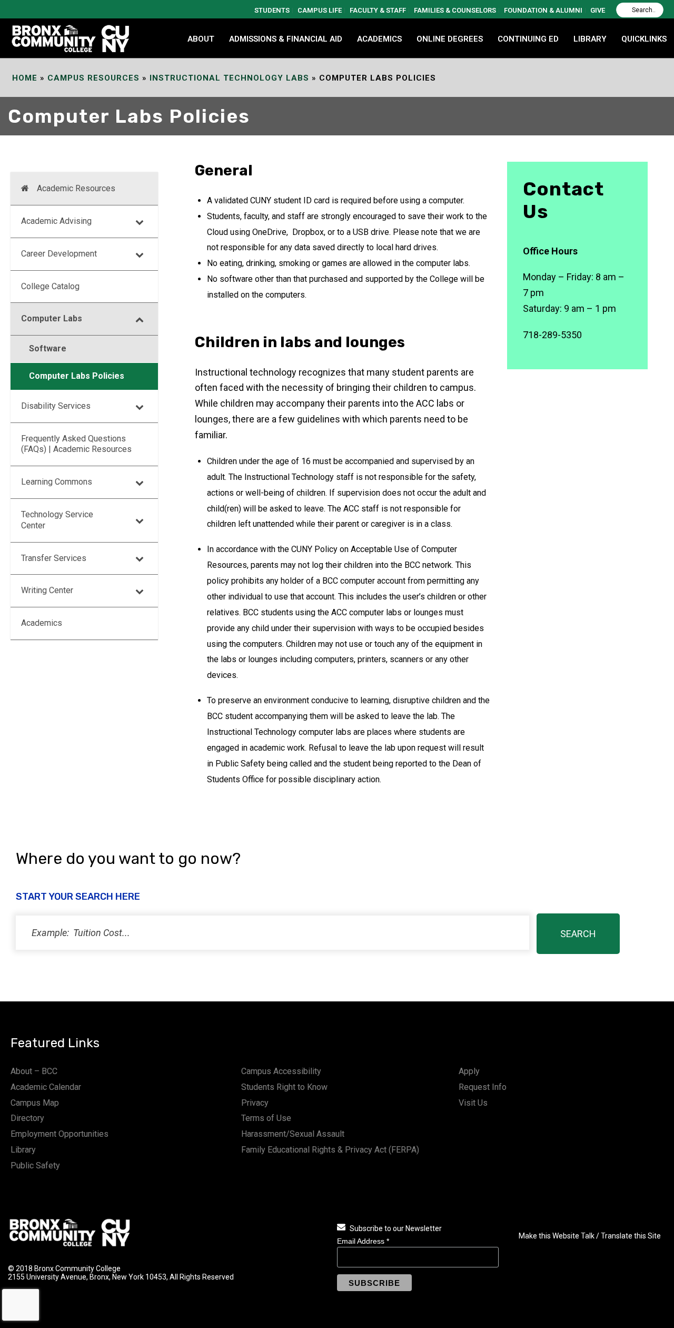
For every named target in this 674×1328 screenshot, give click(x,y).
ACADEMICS (379, 39)
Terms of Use (266, 1118)
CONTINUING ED (528, 39)
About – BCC (34, 1071)
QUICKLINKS (644, 39)
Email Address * (363, 1241)
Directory (27, 1118)
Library (23, 1150)
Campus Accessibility (281, 1071)
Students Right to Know (284, 1087)
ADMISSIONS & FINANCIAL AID (285, 39)
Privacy (255, 1103)
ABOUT (200, 39)
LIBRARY (590, 39)
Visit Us (473, 1103)
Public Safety (35, 1165)
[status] (272, 933)
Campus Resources (93, 78)
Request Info (483, 1087)
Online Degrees (450, 39)
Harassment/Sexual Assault (292, 1134)
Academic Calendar (46, 1087)
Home (24, 78)
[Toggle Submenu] (139, 221)
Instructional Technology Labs (229, 78)
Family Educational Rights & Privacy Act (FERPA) (330, 1150)
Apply (469, 1071)
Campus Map (35, 1103)
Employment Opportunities (59, 1134)
